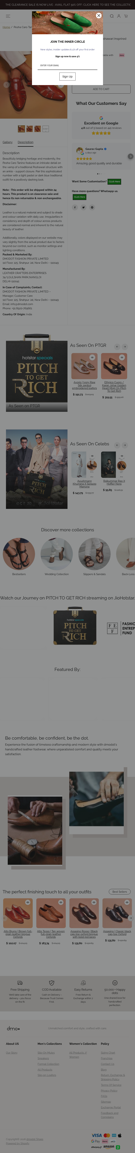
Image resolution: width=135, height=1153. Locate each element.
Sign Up (67, 76)
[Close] (99, 15)
